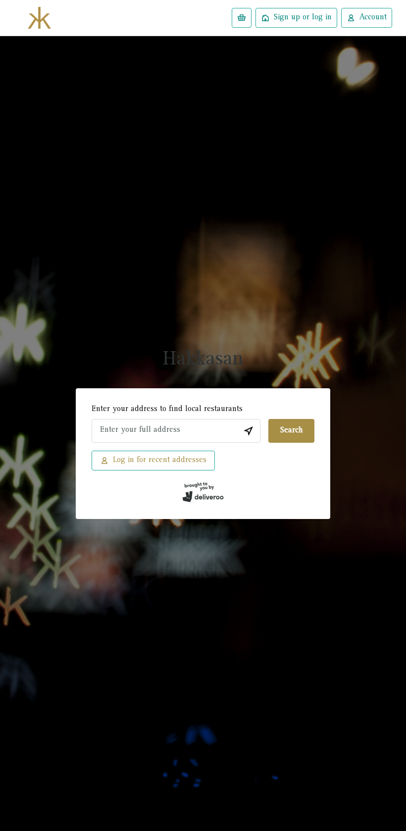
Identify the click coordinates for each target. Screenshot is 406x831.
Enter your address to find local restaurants (167, 410)
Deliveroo (39, 18)
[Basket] (242, 18)
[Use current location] (248, 431)
